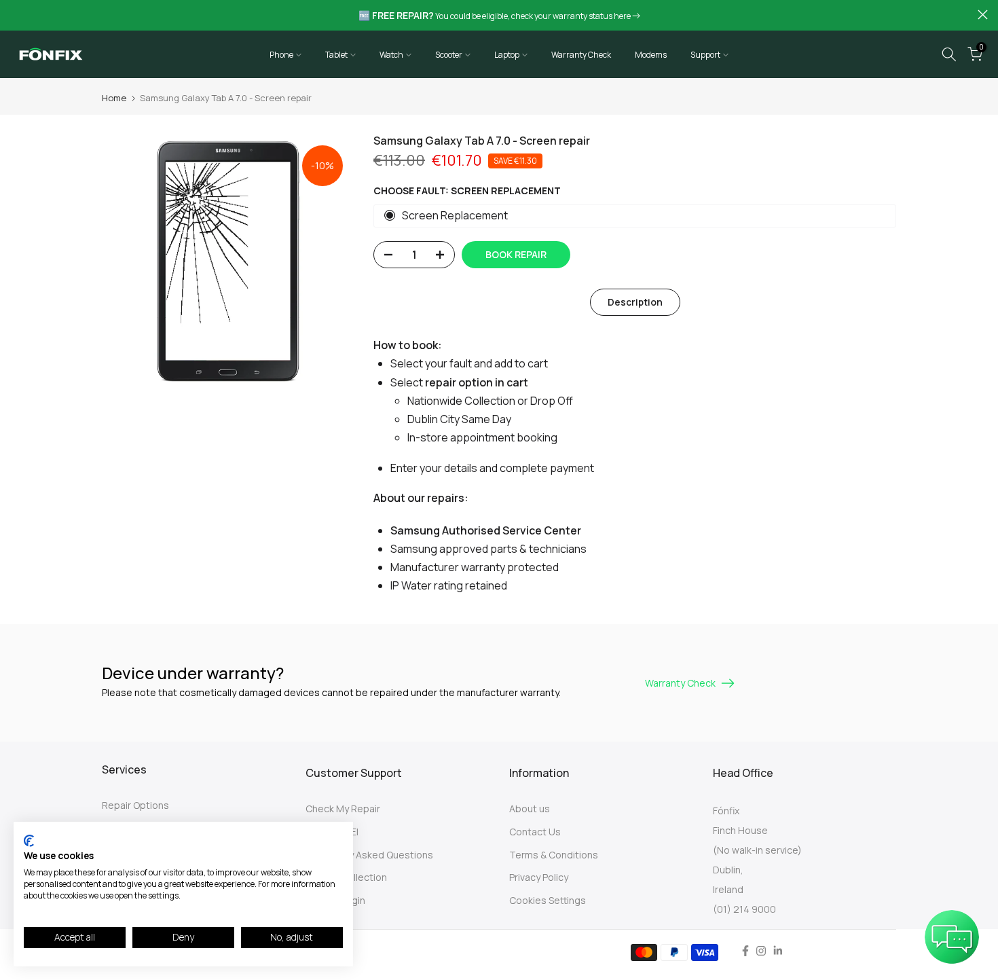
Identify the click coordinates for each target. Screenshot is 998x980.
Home (114, 98)
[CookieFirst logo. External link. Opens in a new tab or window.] (29, 841)
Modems (651, 54)
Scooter (448, 54)
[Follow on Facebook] (745, 951)
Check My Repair (343, 808)
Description (635, 301)
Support (705, 54)
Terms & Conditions (553, 854)
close (15, 15)
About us (529, 808)
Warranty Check (581, 54)
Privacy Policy (538, 877)
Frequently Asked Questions (369, 854)
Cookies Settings (547, 900)
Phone (281, 54)
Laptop (506, 54)
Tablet (336, 54)
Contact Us (535, 831)
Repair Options (135, 805)
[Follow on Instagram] (761, 951)
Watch (391, 54)
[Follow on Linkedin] (777, 951)
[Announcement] (499, 15)
